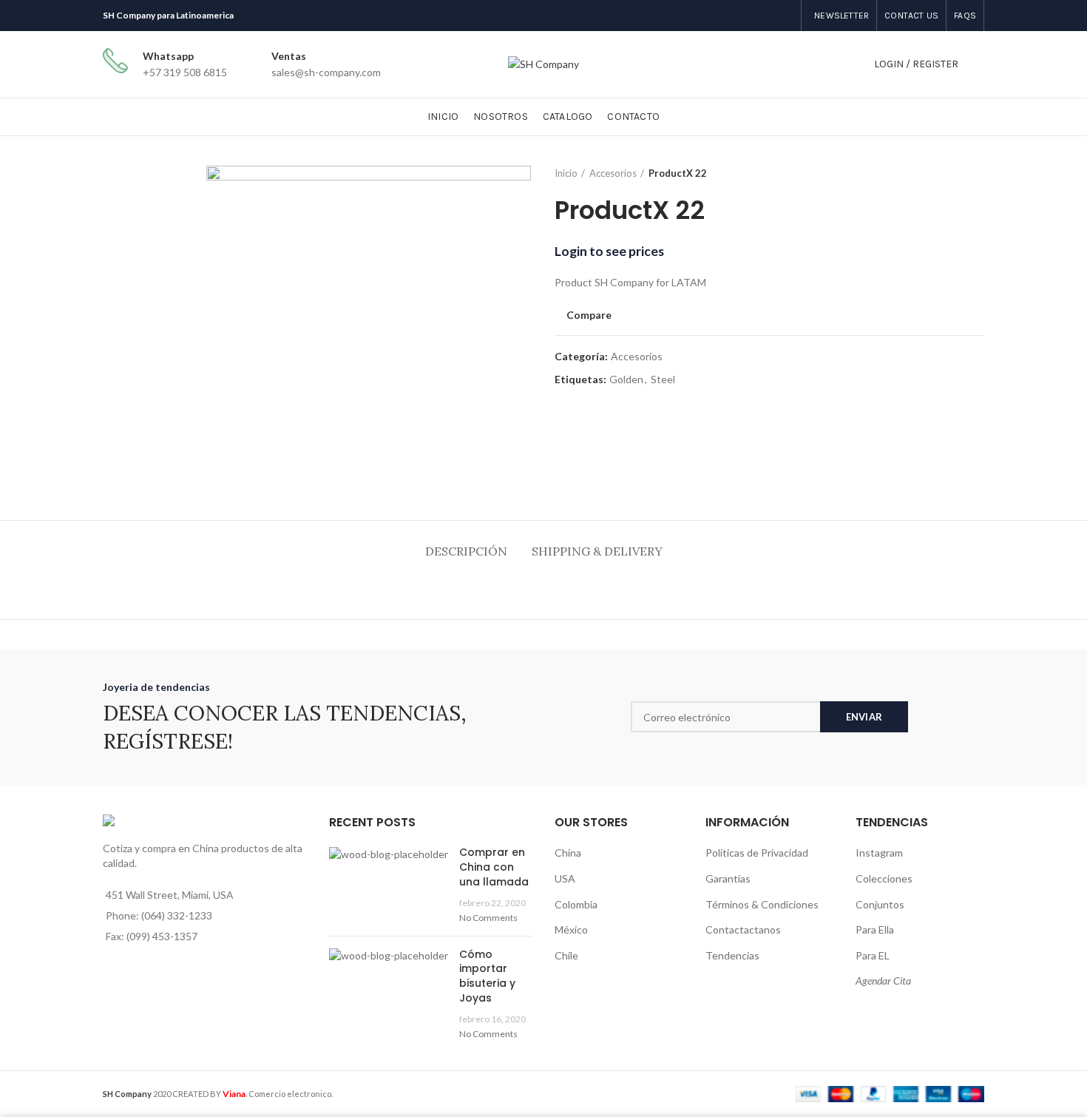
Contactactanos (743, 929)
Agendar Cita (883, 980)
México (571, 929)
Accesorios (613, 173)
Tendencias (732, 955)
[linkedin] (780, 15)
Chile (566, 955)
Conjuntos (880, 904)
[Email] (771, 15)
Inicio (566, 173)
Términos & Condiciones (762, 904)
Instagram (879, 852)
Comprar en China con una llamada (494, 866)
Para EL (873, 955)
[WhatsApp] (789, 15)
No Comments (488, 917)
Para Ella (875, 929)
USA (565, 878)
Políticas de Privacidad (756, 852)
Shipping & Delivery (597, 551)
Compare (589, 315)
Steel (663, 379)
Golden (626, 379)
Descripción (466, 551)
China (568, 852)
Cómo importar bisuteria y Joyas (487, 976)
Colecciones (884, 878)
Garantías (728, 878)
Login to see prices (609, 251)
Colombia (576, 904)
